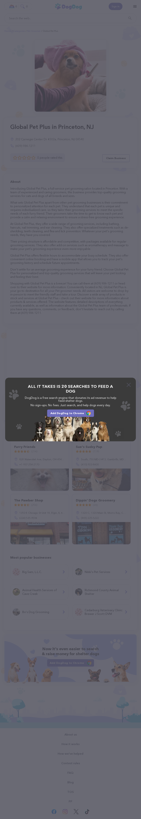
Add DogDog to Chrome (67, 413)
